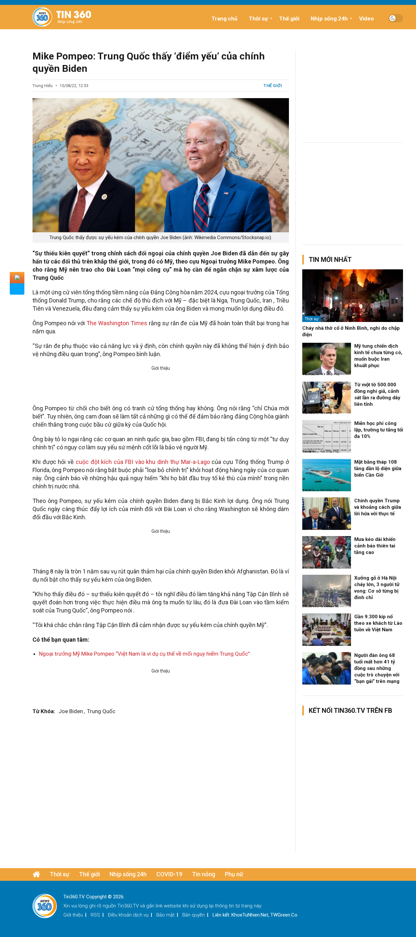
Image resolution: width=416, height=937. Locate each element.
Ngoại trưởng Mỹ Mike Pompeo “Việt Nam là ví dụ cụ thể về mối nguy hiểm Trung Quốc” (144, 653)
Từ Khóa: (43, 711)
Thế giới (289, 18)
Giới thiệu (73, 915)
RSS (95, 915)
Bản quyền (193, 915)
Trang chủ (225, 18)
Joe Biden (70, 711)
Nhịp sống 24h (329, 18)
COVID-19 (169, 874)
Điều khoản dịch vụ (128, 915)
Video (366, 18)
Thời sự (258, 18)
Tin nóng (203, 874)
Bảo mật (165, 915)
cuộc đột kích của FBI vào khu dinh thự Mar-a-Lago (143, 461)
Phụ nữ (234, 874)
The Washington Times (116, 323)
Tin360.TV (128, 906)
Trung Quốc (101, 711)
